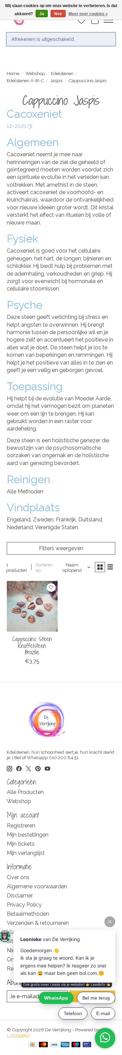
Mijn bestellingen (27, 834)
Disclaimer (20, 895)
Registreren (21, 825)
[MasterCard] (43, 1045)
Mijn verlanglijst (26, 853)
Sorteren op (44, 567)
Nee (58, 13)
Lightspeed (18, 1035)
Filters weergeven (61, 548)
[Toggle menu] (108, 20)
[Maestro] (76, 1045)
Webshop (35, 73)
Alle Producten (25, 792)
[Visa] (54, 1045)
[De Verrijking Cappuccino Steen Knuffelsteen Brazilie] (32, 606)
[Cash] (32, 1045)
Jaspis (56, 80)
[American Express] (65, 1045)
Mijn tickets (21, 844)
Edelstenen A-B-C (25, 80)
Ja (41, 13)
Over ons (18, 877)
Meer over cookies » (88, 13)
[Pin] (87, 1045)
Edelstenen (62, 73)
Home (13, 73)
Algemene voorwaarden (37, 886)
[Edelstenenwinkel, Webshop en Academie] (19, 20)
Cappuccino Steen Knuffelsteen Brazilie (32, 645)
